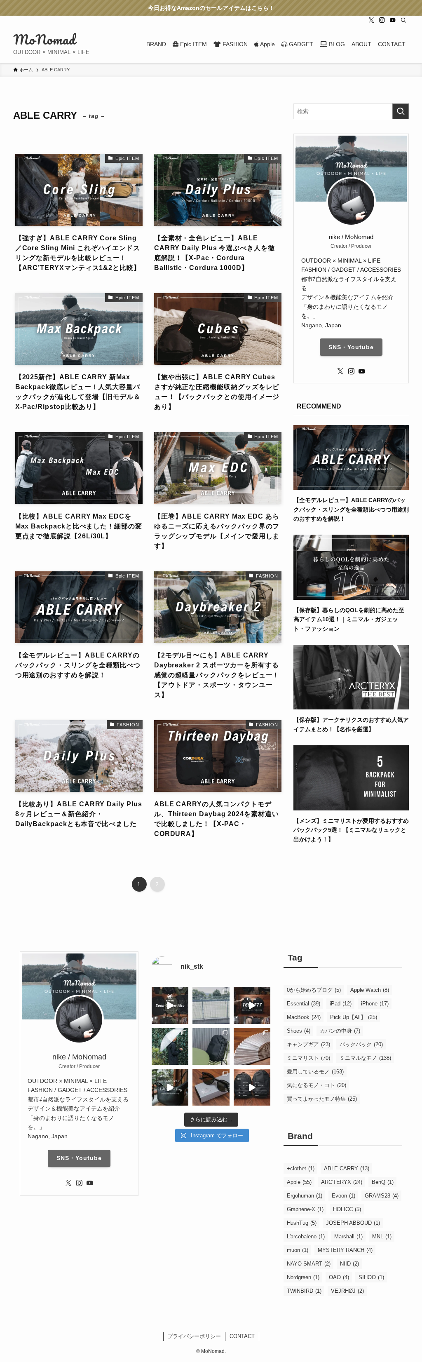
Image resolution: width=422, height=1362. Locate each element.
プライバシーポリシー (194, 1336)
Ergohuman (304, 1196)
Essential (303, 1003)
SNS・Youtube (351, 347)
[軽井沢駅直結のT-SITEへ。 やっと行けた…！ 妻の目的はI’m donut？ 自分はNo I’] (210, 1046)
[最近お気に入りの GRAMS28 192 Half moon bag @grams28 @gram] (170, 1087)
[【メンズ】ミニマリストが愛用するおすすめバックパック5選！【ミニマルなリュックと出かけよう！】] (351, 805)
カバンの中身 (340, 1031)
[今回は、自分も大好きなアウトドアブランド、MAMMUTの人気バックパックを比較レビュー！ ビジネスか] (170, 1005)
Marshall (348, 1236)
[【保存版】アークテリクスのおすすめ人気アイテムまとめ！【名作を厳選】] (351, 705)
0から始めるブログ (314, 990)
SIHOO (371, 1277)
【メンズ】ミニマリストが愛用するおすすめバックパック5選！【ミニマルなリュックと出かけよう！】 (351, 830)
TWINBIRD (304, 1291)
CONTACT (242, 1336)
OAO (339, 1277)
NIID (349, 1264)
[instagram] (382, 20)
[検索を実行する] (400, 111)
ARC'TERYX (341, 1182)
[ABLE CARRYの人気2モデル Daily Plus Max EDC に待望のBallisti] (252, 1087)
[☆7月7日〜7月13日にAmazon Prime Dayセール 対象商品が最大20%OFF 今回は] (252, 1005)
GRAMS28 (382, 1196)
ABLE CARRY (346, 1168)
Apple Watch (369, 990)
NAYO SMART (309, 1264)
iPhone (375, 1003)
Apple (299, 1182)
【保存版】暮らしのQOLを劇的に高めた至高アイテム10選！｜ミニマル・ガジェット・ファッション (348, 619)
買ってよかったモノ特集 (322, 1099)
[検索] (403, 20)
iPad (341, 1003)
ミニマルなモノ (365, 1058)
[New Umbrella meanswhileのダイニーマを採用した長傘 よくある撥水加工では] (170, 1046)
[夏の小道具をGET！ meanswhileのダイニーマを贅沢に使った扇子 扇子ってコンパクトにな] (252, 1046)
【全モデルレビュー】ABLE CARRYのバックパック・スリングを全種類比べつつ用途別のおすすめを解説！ (351, 509)
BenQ (383, 1182)
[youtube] (392, 20)
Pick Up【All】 (353, 1017)
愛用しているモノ (315, 1071)
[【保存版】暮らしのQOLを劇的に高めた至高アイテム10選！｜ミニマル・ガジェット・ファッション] (351, 595)
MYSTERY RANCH (345, 1250)
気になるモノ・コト (316, 1085)
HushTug (301, 1223)
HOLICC (347, 1209)
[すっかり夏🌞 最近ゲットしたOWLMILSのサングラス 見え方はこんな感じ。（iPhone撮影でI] (210, 1005)
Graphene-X (305, 1209)
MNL (382, 1236)
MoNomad (44, 39)
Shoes (298, 1031)
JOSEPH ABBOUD (353, 1223)
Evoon (343, 1196)
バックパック (361, 1044)
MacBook (304, 1017)
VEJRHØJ (347, 1291)
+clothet (300, 1168)
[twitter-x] (371, 20)
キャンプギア (308, 1044)
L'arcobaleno (306, 1236)
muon (297, 1250)
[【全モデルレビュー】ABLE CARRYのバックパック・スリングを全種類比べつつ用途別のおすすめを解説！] (351, 485)
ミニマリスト (308, 1058)
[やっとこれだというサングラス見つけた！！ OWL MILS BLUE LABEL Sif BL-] (210, 1087)
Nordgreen (303, 1277)
